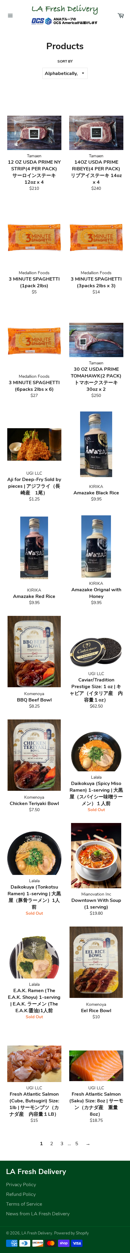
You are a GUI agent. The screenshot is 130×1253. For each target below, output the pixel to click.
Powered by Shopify (71, 1233)
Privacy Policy (21, 1184)
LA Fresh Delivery (36, 1233)
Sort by (65, 61)
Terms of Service (24, 1204)
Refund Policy (21, 1194)
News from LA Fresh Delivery (38, 1213)
